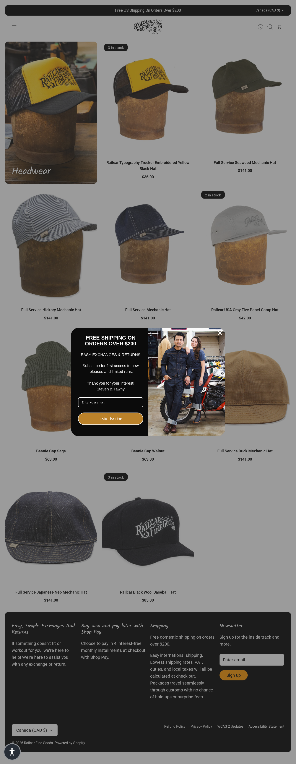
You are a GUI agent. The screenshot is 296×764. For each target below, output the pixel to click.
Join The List (110, 418)
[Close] (220, 333)
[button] (12, 752)
